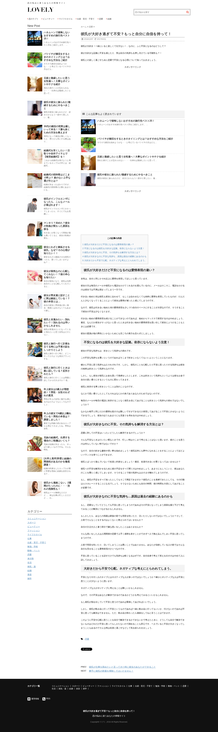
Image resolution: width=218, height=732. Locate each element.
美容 (29, 574)
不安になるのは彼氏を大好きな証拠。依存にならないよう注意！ (113, 248)
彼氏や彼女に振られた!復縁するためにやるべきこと (125, 174)
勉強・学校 (32, 546)
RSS (48, 698)
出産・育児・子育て (85, 19)
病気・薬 (31, 566)
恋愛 (101, 19)
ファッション (33, 530)
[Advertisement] (133, 89)
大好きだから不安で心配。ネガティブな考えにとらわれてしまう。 (114, 260)
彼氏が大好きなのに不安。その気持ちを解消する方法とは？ (111, 252)
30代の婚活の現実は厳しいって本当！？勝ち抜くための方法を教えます (57, 129)
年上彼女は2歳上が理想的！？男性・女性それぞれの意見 (57, 392)
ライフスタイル (66, 19)
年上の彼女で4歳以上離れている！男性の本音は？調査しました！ (57, 416)
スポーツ (31, 522)
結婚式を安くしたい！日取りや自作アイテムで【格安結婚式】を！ (57, 153)
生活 (29, 562)
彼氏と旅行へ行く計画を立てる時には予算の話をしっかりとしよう (57, 346)
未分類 (30, 558)
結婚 (109, 19)
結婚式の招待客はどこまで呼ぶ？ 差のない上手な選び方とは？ (57, 177)
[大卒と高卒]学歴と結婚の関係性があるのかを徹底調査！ (57, 461)
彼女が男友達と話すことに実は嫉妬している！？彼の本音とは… (57, 298)
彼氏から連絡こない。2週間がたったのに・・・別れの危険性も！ (57, 485)
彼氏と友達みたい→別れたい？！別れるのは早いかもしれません (57, 322)
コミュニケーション (36, 518)
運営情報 (35, 699)
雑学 (29, 578)
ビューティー (48, 19)
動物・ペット (33, 550)
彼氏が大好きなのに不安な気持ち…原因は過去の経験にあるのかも (114, 256)
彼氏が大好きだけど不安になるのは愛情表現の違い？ (108, 244)
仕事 (29, 538)
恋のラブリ (33, 19)
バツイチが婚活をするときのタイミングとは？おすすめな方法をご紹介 (135, 138)
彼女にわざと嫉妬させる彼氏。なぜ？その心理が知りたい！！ (57, 250)
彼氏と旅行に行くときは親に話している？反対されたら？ (57, 370)
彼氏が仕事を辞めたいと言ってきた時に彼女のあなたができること (122, 667)
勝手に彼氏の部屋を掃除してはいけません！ (111, 671)
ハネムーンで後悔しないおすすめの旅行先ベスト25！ (126, 121)
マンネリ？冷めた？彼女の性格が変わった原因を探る (57, 226)
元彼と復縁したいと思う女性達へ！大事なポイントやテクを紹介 (131, 156)
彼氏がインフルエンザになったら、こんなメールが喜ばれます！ (57, 201)
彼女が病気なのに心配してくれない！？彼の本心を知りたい (57, 274)
